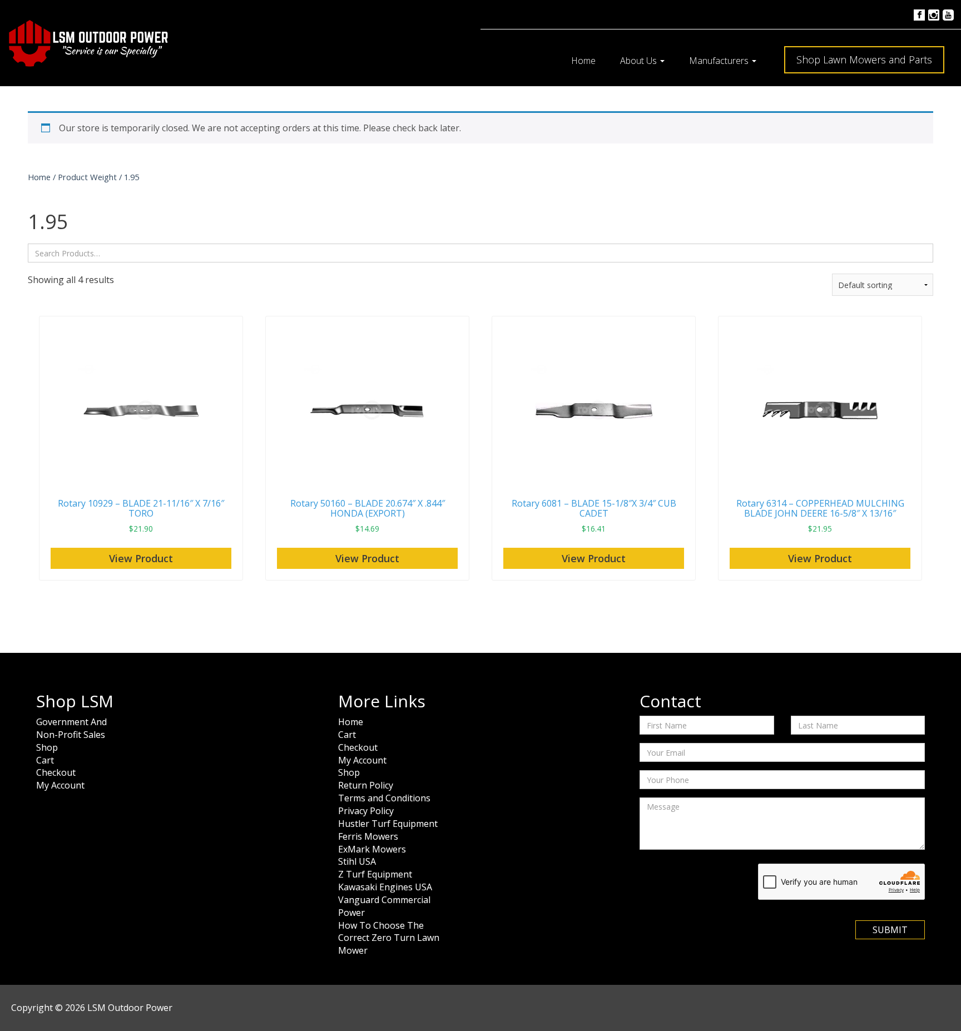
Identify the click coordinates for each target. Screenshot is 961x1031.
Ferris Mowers (368, 836)
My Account (60, 785)
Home (583, 60)
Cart (45, 760)
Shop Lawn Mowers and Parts (864, 59)
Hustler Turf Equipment (388, 823)
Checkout (56, 772)
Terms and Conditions (384, 798)
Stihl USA (357, 861)
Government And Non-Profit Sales (71, 728)
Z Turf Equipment (375, 874)
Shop (47, 747)
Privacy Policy (366, 811)
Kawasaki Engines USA (385, 887)
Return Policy (365, 785)
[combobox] (480, 253)
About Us (639, 60)
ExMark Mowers (372, 849)
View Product (141, 558)
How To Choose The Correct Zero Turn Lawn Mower (388, 938)
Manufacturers (720, 60)
